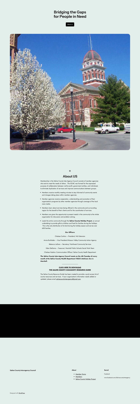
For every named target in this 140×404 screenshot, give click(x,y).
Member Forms (81, 374)
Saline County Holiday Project (86, 379)
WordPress (22, 393)
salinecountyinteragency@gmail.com (68, 279)
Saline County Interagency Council (23, 370)
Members (79, 376)
